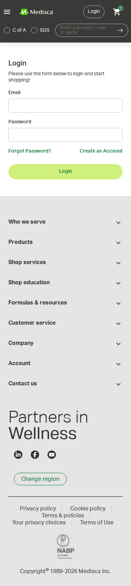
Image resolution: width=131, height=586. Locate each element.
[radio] (7, 30)
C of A (19, 30)
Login (94, 11)
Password (19, 121)
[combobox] (83, 30)
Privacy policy (38, 508)
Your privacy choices (39, 522)
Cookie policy (87, 508)
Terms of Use (97, 522)
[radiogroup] (27, 30)
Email (14, 92)
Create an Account (101, 151)
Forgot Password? (29, 151)
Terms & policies (63, 515)
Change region (40, 479)
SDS (45, 30)
